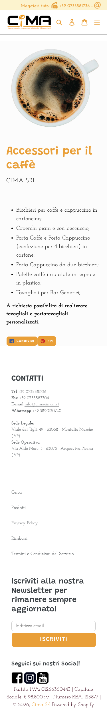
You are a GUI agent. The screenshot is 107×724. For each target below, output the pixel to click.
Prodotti (18, 508)
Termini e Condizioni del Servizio (42, 554)
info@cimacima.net (42, 404)
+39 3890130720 (46, 411)
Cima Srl (41, 705)
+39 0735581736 (74, 6)
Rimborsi (19, 538)
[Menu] (97, 22)
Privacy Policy (24, 523)
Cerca (16, 492)
